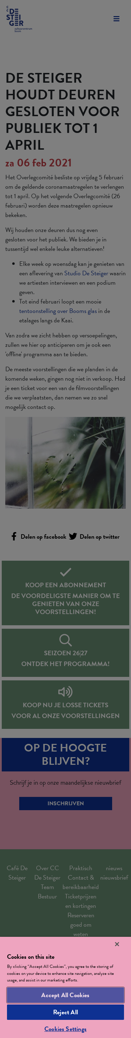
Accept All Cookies (65, 995)
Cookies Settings (65, 1028)
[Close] (117, 944)
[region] (65, 987)
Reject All (65, 1012)
